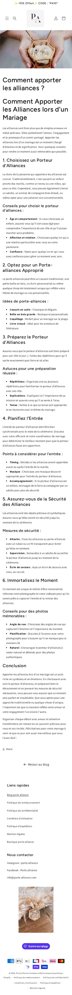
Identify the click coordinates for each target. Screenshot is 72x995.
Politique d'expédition (19, 826)
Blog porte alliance (17, 794)
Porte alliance (22, 973)
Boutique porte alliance (20, 841)
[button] (7, 18)
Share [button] (9, 749)
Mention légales (16, 834)
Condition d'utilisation (20, 818)
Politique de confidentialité (22, 810)
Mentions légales (37, 988)
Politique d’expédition (50, 983)
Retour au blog (38, 764)
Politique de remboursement (23, 802)
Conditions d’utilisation (26, 983)
